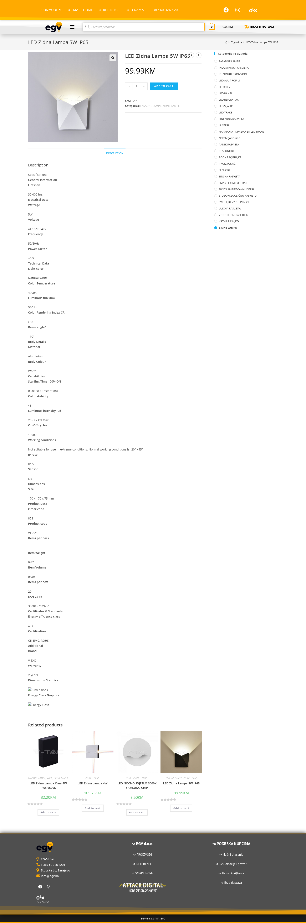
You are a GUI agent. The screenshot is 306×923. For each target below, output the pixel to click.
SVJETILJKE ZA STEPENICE (234, 202)
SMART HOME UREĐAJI (233, 183)
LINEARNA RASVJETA (231, 119)
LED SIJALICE (226, 106)
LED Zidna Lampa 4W (92, 783)
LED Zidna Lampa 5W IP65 (181, 783)
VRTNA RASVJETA (229, 221)
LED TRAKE (225, 112)
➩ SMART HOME (142, 873)
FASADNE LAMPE (150, 106)
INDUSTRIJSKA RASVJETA (234, 67)
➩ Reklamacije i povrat (231, 864)
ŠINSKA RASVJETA (229, 176)
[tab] (115, 153)
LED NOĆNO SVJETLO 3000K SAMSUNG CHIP (137, 785)
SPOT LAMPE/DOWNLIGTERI (236, 189)
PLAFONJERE (226, 151)
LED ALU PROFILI (229, 80)
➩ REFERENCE (142, 864)
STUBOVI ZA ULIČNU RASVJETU (237, 195)
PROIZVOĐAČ (227, 163)
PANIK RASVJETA (229, 144)
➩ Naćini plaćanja (231, 855)
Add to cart (163, 86)
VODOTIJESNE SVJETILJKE (234, 215)
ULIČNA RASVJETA (230, 208)
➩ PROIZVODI (142, 855)
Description (114, 153)
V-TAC (49, 778)
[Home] (225, 42)
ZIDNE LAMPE (171, 106)
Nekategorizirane (229, 138)
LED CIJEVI (225, 87)
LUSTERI (224, 125)
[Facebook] (226, 10)
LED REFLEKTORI (229, 99)
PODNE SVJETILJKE (230, 157)
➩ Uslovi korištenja (231, 873)
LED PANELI (226, 93)
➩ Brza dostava (231, 883)
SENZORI (224, 170)
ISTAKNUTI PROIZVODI (233, 74)
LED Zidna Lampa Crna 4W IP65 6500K (48, 785)
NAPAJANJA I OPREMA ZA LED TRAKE (241, 131)
